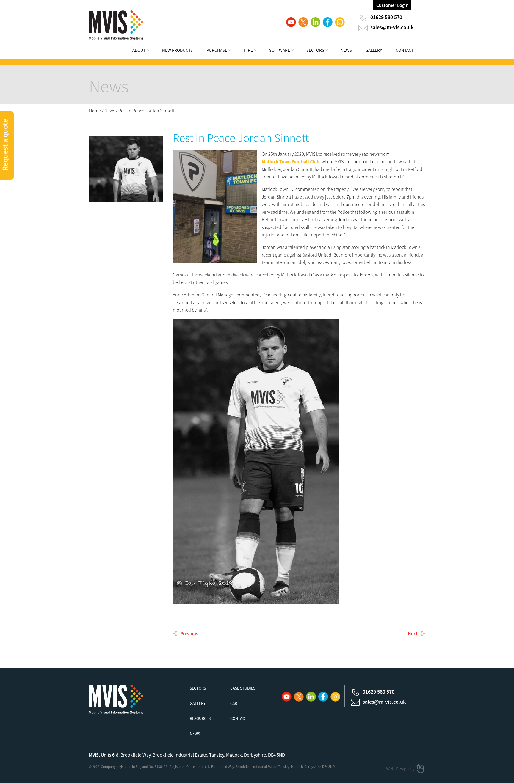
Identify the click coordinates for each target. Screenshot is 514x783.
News (346, 50)
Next (413, 633)
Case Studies (242, 688)
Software (279, 50)
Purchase (216, 50)
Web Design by (401, 768)
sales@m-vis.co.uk (391, 27)
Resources (200, 718)
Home (95, 111)
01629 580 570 (386, 17)
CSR (233, 703)
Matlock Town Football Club (290, 161)
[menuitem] (145, 51)
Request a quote (5, 145)
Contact (405, 50)
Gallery (374, 50)
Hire (248, 50)
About (139, 50)
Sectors (315, 50)
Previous (189, 633)
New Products (177, 50)
